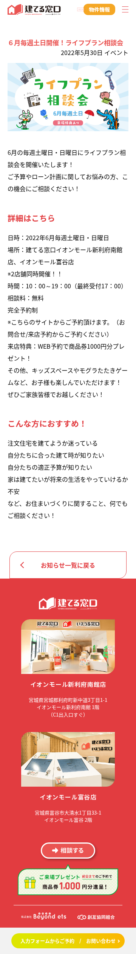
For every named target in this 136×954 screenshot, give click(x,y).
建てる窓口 (34, 9)
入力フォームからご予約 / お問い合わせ (68, 940)
